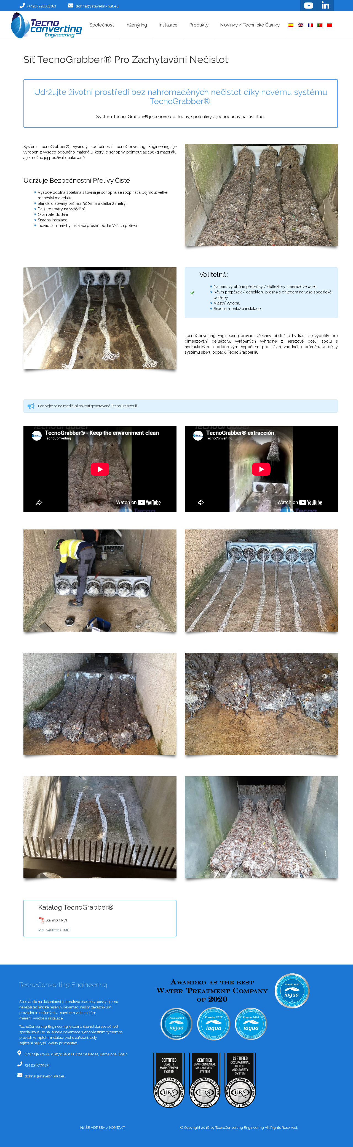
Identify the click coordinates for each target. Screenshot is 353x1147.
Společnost (102, 25)
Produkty (198, 25)
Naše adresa (92, 1127)
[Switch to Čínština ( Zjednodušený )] (329, 25)
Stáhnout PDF (57, 920)
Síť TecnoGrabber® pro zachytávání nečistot (125, 59)
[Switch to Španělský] (290, 25)
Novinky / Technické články (250, 25)
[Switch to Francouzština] (310, 25)
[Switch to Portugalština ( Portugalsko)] (319, 25)
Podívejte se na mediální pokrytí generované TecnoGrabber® (88, 406)
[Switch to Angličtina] (300, 25)
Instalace (168, 25)
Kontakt (117, 1127)
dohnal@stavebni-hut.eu (97, 6)
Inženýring (136, 25)
